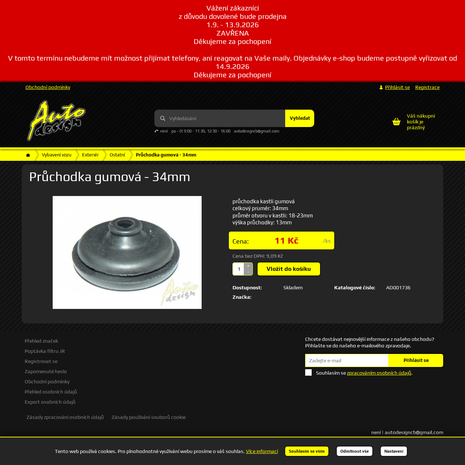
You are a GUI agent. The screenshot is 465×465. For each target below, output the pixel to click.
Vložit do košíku (289, 268)
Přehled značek (41, 341)
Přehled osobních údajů (51, 392)
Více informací (262, 451)
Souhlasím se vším (307, 451)
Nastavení (393, 451)
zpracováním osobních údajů (379, 373)
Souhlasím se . (364, 372)
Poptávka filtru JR (45, 351)
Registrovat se (41, 361)
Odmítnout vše (354, 451)
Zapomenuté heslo (46, 371)
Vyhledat (300, 118)
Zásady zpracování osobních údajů (65, 417)
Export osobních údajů (50, 402)
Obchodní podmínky (47, 87)
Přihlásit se (416, 360)
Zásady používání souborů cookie (149, 417)
